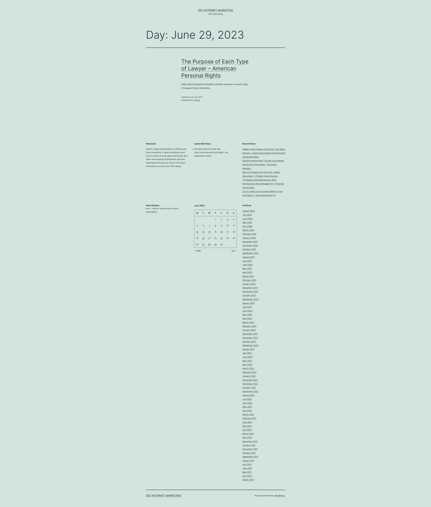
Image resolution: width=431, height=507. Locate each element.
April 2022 (247, 410)
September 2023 (250, 345)
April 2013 (247, 476)
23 (221, 238)
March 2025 (248, 276)
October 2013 (248, 453)
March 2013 (248, 480)
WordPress (279, 495)
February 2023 (249, 372)
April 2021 (247, 430)
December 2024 (250, 288)
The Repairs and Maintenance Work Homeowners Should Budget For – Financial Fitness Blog (263, 184)
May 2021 (247, 426)
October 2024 (249, 295)
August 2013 (248, 460)
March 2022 (248, 414)
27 (203, 244)
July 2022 (247, 399)
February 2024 (249, 326)
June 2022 (247, 403)
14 (209, 232)
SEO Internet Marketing (215, 10)
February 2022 (249, 418)
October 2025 (249, 249)
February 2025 (249, 280)
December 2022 (250, 380)
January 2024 (249, 330)
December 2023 (250, 334)
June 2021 (247, 422)
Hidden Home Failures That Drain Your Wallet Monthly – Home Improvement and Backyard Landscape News (263, 153)
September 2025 (250, 253)
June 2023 (247, 357)
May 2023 (247, 361)
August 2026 (248, 211)
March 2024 (248, 322)
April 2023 (247, 364)
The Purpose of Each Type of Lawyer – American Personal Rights (214, 68)
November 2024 (250, 291)
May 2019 (247, 437)
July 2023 (247, 353)
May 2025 (247, 268)
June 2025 (247, 265)
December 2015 (249, 441)
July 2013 (246, 464)
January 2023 (249, 376)
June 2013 (247, 468)
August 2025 (248, 257)
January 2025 (249, 284)
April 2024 (247, 318)
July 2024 (247, 307)
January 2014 (248, 445)
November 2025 (250, 245)
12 (197, 232)
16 (221, 232)
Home (197, 100)
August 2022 (248, 395)
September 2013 (250, 457)
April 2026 (247, 226)
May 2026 (247, 222)
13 (203, 232)
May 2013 (247, 472)
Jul (232, 250)
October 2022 (249, 387)
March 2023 (248, 368)
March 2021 (248, 434)
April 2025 (247, 272)
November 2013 (250, 449)
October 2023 (249, 341)
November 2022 (250, 384)
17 (227, 232)
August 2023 (248, 349)
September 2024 (250, 299)
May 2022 (247, 407)
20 (203, 238)
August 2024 (248, 303)
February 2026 (249, 234)
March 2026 (248, 230)
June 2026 (247, 218)
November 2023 (250, 338)
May (199, 250)
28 (209, 244)
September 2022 (250, 391)
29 (215, 244)
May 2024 (247, 314)
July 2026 (247, 215)
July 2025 (247, 261)
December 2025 (250, 242)
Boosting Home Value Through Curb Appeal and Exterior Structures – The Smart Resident (263, 165)
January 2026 (249, 238)
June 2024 (247, 311)
